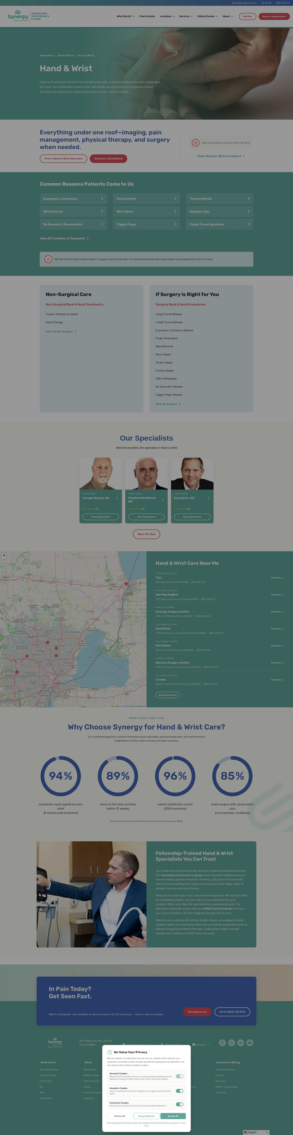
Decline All (119, 1116)
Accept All (173, 1116)
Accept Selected (146, 1116)
